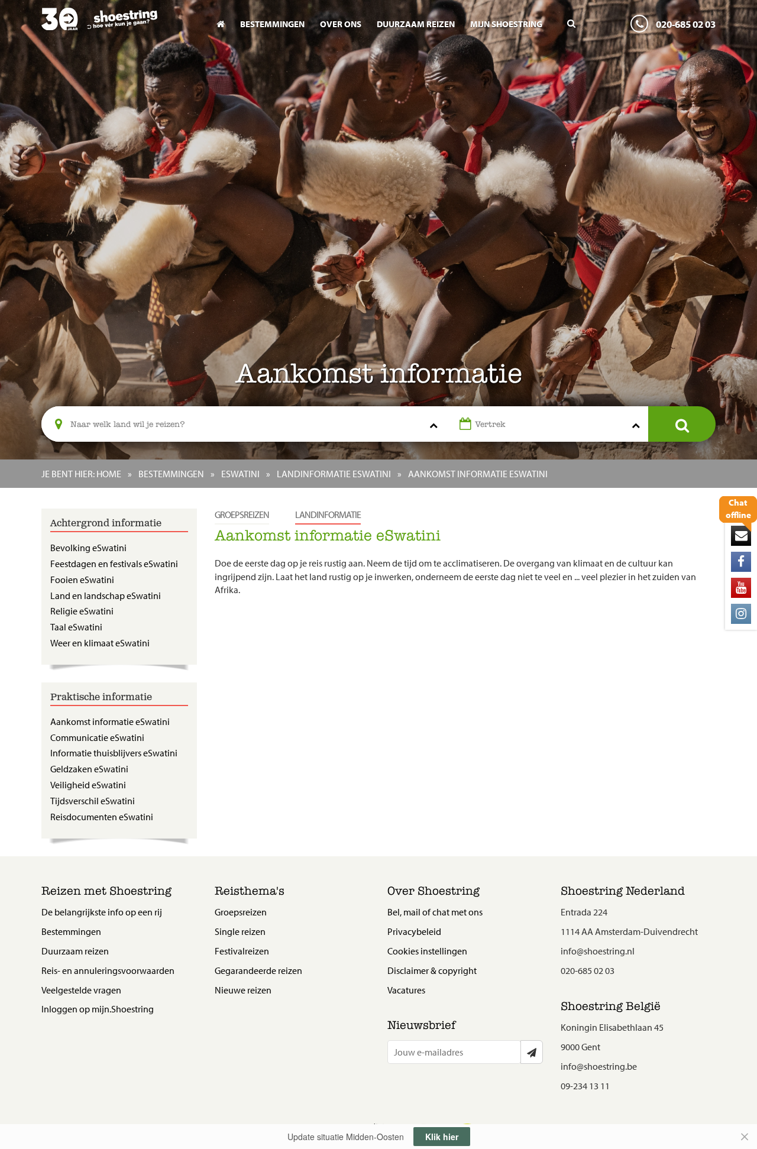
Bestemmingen (272, 24)
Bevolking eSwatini (88, 548)
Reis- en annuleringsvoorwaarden (107, 970)
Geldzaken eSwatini (89, 769)
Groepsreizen (242, 514)
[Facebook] (741, 562)
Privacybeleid (414, 931)
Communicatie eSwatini (97, 737)
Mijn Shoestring (506, 24)
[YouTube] (741, 588)
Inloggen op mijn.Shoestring (97, 1009)
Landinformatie (328, 514)
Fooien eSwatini (82, 579)
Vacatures (406, 990)
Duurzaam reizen (416, 24)
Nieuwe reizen (243, 990)
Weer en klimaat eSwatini (100, 643)
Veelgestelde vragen (81, 990)
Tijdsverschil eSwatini (92, 801)
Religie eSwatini (82, 611)
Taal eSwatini (76, 627)
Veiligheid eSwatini (88, 785)
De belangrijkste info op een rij (101, 912)
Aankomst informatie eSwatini (110, 721)
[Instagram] (741, 614)
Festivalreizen (242, 951)
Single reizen (240, 931)
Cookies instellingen (427, 951)
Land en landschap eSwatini (105, 595)
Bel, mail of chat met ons (435, 912)
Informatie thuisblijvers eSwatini (113, 753)
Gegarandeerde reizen (258, 970)
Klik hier (441, 1136)
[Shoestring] (119, 27)
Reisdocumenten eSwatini (101, 817)
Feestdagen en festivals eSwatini (114, 563)
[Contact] (741, 536)
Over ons (340, 24)
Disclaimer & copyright (432, 970)
